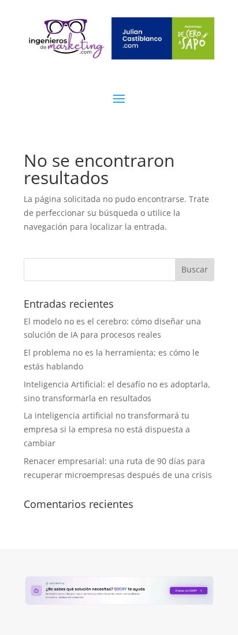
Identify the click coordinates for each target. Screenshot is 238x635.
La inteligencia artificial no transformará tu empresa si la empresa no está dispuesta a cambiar (107, 429)
